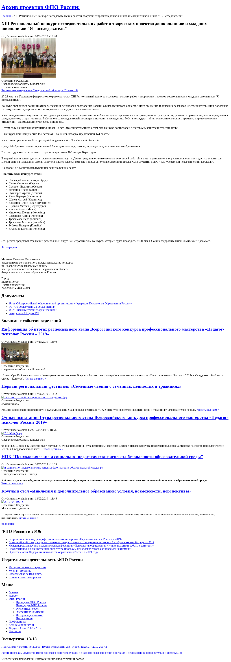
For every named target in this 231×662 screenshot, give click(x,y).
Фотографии (9, 247)
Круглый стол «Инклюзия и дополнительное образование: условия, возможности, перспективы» (96, 491)
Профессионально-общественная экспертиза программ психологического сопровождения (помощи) (70, 548)
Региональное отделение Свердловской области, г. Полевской (39, 90)
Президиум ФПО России (31, 605)
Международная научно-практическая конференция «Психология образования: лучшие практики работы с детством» (81, 545)
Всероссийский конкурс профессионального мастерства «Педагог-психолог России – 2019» (65, 539)
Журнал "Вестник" (20, 570)
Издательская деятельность (25, 573)
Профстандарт (17, 621)
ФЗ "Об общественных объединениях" (32, 306)
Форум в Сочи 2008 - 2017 (25, 628)
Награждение (24, 618)
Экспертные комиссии (30, 611)
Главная (6, 15)
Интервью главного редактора (27, 567)
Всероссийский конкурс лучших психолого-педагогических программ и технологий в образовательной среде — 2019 (81, 542)
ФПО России (17, 598)
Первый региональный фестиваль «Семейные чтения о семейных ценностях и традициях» (91, 386)
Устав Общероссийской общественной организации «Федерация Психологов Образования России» (70, 303)
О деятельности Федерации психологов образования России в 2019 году (53, 552)
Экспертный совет (27, 608)
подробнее (7, 523)
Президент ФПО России (31, 602)
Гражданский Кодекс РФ (24, 313)
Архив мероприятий (21, 624)
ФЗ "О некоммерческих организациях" (33, 309)
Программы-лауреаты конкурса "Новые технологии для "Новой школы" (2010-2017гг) (54, 646)
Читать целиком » (36, 378)
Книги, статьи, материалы (25, 577)
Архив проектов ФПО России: (40, 7)
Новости (14, 595)
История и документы (29, 615)
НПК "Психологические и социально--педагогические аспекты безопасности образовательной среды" (102, 456)
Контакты (15, 631)
